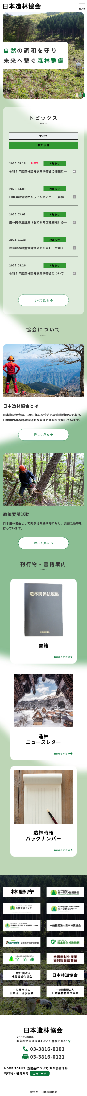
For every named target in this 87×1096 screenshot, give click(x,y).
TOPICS (20, 1068)
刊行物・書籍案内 (16, 1073)
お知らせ (43, 145)
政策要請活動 (59, 1068)
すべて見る (41, 300)
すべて (43, 136)
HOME (8, 1068)
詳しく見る (41, 434)
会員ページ (39, 1073)
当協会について (37, 1068)
